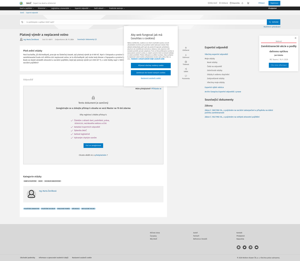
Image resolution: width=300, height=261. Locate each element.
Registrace (274, 3)
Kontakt (239, 233)
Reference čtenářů (200, 239)
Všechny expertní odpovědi (216, 54)
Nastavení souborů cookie (82, 258)
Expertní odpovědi (32, 13)
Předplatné (240, 236)
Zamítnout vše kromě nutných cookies (150, 73)
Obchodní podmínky (27, 258)
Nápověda (236, 3)
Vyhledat (275, 22)
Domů (22, 13)
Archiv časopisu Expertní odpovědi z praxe (223, 92)
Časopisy (153, 236)
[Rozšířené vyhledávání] (22, 22)
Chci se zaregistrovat (93, 146)
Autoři (195, 233)
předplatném (101, 155)
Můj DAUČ (153, 239)
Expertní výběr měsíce (214, 87)
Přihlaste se (156, 89)
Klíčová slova (155, 233)
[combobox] (150, 22)
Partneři (196, 236)
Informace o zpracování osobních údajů (53, 258)
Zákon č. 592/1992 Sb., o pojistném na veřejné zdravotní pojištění (232, 117)
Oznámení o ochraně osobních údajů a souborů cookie (147, 59)
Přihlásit (261, 3)
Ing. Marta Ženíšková (31, 40)
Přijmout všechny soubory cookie (150, 65)
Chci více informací (279, 65)
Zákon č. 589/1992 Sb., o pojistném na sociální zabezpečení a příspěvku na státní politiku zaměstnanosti (239, 111)
